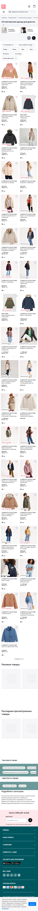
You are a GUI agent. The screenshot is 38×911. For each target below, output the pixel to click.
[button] (34, 6)
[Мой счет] (29, 6)
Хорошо (32, 904)
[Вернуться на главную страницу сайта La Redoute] (3, 6)
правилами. (5, 908)
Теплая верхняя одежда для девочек (14, 768)
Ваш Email (9, 816)
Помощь (6, 830)
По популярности (8, 45)
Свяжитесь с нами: (10, 852)
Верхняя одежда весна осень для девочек (15, 772)
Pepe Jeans (22, 786)
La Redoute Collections (9, 786)
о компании (7, 845)
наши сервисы (8, 837)
